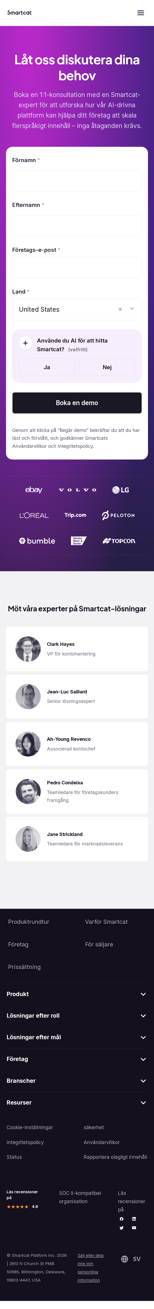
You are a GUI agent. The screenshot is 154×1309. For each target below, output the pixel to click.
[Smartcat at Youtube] (134, 1228)
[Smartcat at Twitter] (121, 1228)
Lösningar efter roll (33, 1015)
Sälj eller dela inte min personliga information (91, 1268)
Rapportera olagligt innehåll (115, 1157)
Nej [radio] (107, 367)
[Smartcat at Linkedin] (134, 1219)
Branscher (21, 1080)
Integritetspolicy (25, 1142)
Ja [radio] (47, 367)
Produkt (18, 993)
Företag (17, 1058)
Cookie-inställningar (30, 1127)
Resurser (19, 1102)
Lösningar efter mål (34, 1037)
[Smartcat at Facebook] (121, 1219)
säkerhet (94, 1127)
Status (14, 1157)
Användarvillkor (102, 1142)
